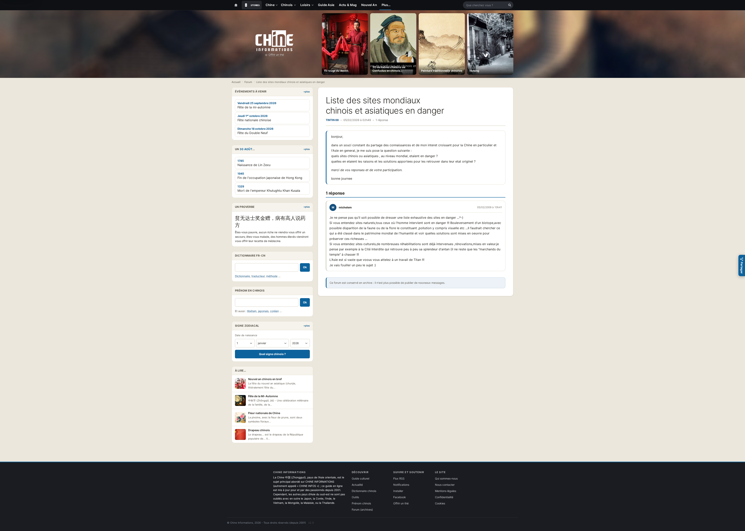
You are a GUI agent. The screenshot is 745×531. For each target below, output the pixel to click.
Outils (355, 497)
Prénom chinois (361, 503)
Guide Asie (326, 5)
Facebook (399, 497)
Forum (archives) (362, 509)
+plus (306, 91)
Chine (270, 5)
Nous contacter (445, 484)
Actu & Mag (348, 5)
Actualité (357, 484)
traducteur (258, 276)
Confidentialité (444, 497)
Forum (248, 82)
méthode (271, 276)
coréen (274, 311)
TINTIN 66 (332, 120)
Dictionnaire (242, 276)
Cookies (440, 503)
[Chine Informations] (274, 40)
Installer (398, 491)
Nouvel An (369, 5)
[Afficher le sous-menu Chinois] (295, 5)
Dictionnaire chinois (364, 491)
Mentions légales (445, 491)
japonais (263, 311)
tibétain (251, 311)
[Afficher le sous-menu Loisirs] (313, 5)
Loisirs (305, 5)
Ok (305, 267)
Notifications (401, 484)
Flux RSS (399, 478)
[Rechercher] (509, 5)
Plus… (386, 5)
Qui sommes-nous (446, 478)
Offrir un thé (276, 54)
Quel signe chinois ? (272, 354)
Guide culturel (360, 478)
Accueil (236, 82)
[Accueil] (236, 5)
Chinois (287, 5)
